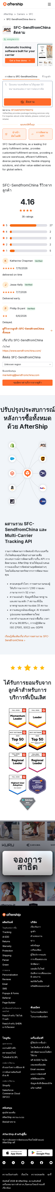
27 (51, 225)
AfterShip (8, 14)
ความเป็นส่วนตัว (10, 1174)
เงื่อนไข (24, 1174)
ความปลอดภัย (37, 1174)
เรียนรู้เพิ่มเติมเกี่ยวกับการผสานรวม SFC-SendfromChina (27, 638)
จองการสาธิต (27, 863)
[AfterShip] (13, 4)
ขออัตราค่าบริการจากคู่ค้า (27, 382)
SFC (31, 14)
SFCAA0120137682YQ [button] (22, 110)
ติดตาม (30, 101)
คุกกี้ (49, 1174)
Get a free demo (18, 60)
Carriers (21, 14)
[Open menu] (49, 4)
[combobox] (27, 364)
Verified (38, 261)
